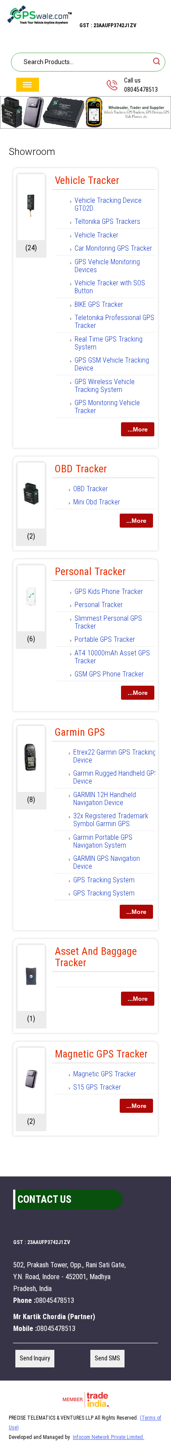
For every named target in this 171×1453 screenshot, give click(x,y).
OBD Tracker (81, 469)
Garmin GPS (80, 732)
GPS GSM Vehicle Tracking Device (112, 364)
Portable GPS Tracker (105, 639)
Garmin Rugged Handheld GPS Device (115, 777)
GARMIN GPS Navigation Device (106, 862)
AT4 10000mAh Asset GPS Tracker (112, 657)
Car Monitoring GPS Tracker (113, 248)
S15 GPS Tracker (97, 1087)
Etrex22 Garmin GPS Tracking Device (114, 756)
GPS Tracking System (104, 880)
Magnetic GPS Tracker (101, 1054)
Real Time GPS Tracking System (108, 343)
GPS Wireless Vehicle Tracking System (105, 386)
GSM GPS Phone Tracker (109, 674)
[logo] (40, 22)
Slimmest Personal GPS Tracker (108, 622)
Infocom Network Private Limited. (108, 1437)
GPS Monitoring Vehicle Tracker (107, 407)
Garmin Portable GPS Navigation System (102, 841)
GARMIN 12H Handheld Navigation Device (104, 799)
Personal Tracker (90, 571)
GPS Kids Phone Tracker (109, 591)
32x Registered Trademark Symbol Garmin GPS (110, 820)
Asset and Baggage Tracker (96, 957)
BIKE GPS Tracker (99, 304)
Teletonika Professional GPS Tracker (114, 321)
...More (138, 429)
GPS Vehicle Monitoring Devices (107, 266)
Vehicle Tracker (87, 180)
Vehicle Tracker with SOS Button (110, 287)
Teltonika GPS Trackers (107, 221)
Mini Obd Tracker (96, 502)
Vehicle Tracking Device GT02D (108, 204)
